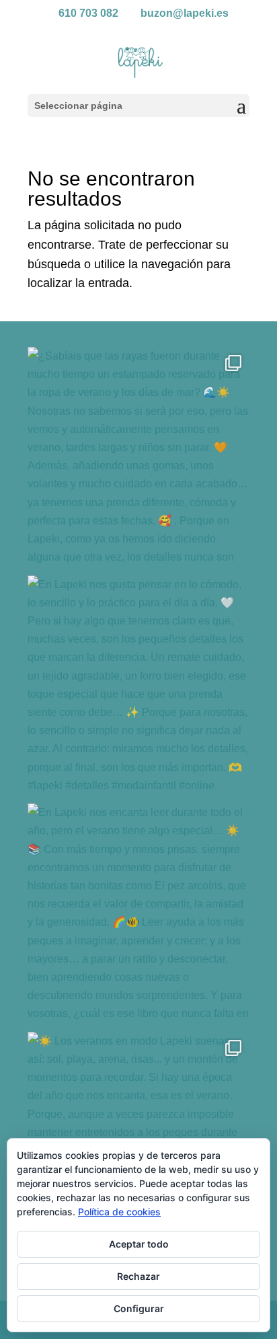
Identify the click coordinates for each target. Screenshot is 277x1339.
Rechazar (138, 1276)
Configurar (139, 1308)
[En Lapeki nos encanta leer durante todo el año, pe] (138, 914)
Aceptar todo (139, 1244)
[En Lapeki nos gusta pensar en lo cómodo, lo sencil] (138, 686)
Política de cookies (119, 1211)
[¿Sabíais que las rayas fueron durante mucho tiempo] (138, 458)
